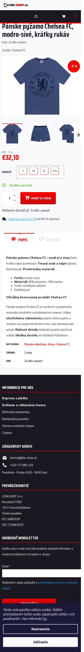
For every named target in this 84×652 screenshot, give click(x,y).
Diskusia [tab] (53, 239)
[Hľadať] (36, 16)
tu (44, 619)
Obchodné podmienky (16, 412)
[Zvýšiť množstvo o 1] (14, 195)
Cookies (7, 432)
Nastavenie (40, 629)
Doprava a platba (15, 398)
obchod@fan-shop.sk (23, 457)
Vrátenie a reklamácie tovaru (24, 405)
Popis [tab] (22, 239)
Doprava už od (22, 219)
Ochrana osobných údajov (18, 426)
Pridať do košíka (41, 198)
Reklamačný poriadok (15, 419)
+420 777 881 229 (21, 465)
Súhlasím (40, 642)
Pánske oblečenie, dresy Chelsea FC (47, 344)
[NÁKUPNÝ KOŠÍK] (65, 16)
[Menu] (75, 16)
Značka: (14, 50)
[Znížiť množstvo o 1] (14, 200)
